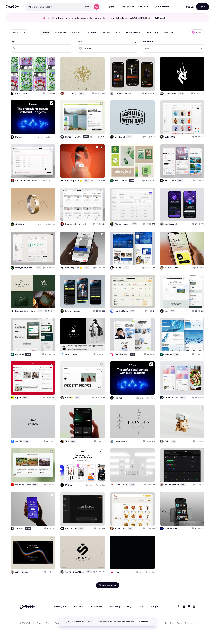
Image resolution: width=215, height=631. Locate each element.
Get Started (160, 18)
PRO (81, 93)
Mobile (106, 32)
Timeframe (148, 41)
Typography (152, 32)
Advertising (114, 606)
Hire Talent (126, 6)
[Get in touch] (38, 85)
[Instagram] (189, 606)
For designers (60, 606)
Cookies (58, 623)
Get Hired (143, 6)
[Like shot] (49, 85)
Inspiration (96, 606)
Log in (202, 6)
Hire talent (79, 606)
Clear (136, 42)
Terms (40, 623)
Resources (190, 623)
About (141, 606)
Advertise (50, 137)
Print (117, 32)
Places (180, 623)
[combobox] (53, 7)
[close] (204, 18)
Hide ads (39, 137)
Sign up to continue (107, 585)
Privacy (48, 623)
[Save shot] (43, 85)
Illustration (91, 32)
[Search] (96, 7)
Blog (129, 606)
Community (161, 6)
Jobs (165, 623)
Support (155, 606)
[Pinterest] (194, 606)
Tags (13, 41)
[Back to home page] (12, 6)
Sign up (190, 7)
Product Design (133, 32)
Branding (76, 32)
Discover (45, 32)
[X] (179, 606)
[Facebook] (184, 606)
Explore (110, 6)
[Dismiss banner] (154, 618)
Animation (60, 32)
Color (79, 41)
